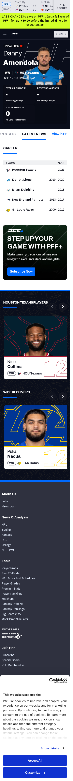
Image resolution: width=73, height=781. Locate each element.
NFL (6, 4)
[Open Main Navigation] (5, 34)
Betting (6, 529)
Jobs (5, 501)
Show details (50, 748)
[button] (21, 271)
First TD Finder (11, 573)
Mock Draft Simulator (15, 619)
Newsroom (8, 506)
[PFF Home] (15, 34)
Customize (32, 772)
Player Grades (11, 583)
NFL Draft (8, 550)
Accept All (35, 760)
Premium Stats (11, 588)
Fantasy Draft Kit (12, 603)
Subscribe (8, 655)
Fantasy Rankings (13, 609)
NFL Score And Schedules (18, 578)
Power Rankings (12, 593)
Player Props (10, 568)
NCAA (6, 9)
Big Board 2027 (11, 614)
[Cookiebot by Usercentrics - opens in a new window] (50, 680)
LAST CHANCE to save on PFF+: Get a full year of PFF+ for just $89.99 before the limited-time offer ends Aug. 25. (35, 20)
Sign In (61, 34)
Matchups (8, 598)
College (6, 545)
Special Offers (10, 660)
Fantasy (7, 534)
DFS (4, 539)
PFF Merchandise (13, 665)
